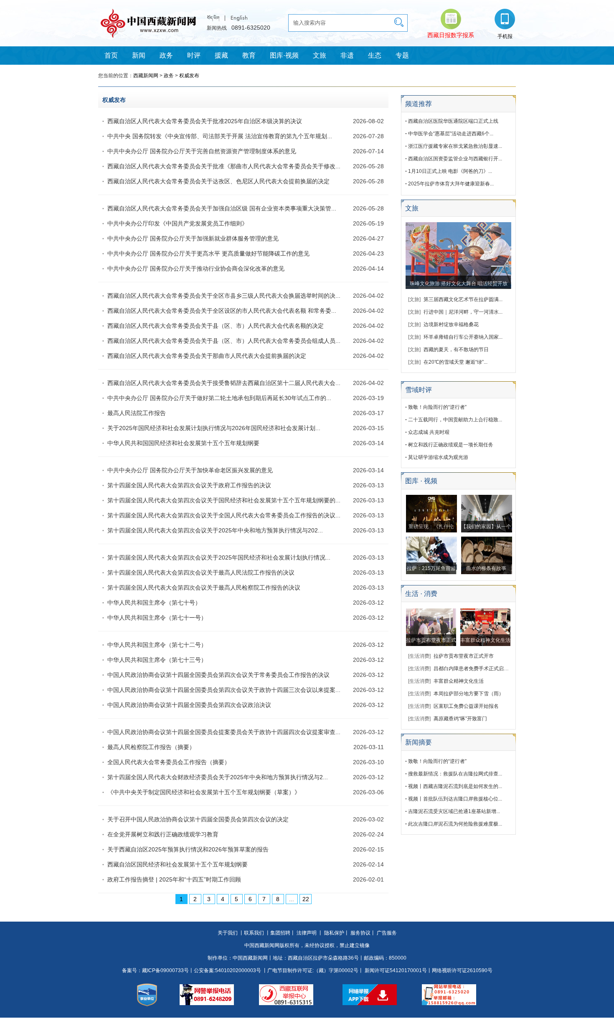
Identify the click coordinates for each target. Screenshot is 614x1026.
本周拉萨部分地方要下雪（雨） (469, 694)
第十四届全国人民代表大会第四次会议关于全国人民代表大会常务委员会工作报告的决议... (223, 515)
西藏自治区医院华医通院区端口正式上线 (453, 121)
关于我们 (228, 933)
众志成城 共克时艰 (428, 432)
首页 (111, 55)
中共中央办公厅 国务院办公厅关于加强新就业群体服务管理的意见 (193, 238)
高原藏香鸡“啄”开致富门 (460, 719)
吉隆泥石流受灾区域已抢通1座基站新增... (454, 811)
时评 (193, 55)
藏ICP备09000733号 (165, 970)
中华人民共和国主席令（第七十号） (154, 602)
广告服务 (387, 933)
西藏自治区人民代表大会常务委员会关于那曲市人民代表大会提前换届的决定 (206, 355)
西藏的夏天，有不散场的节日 (456, 349)
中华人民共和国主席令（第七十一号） (157, 617)
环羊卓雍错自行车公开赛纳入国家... (463, 337)
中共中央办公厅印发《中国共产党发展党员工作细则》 (177, 223)
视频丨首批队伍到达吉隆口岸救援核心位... (455, 799)
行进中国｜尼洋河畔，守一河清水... (463, 312)
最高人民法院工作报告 (136, 413)
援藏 (221, 55)
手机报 (505, 36)
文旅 (319, 55)
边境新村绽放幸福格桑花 (451, 324)
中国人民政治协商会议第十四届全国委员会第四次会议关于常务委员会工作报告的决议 (218, 674)
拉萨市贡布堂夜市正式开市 (464, 656)
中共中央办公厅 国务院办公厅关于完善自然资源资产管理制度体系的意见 (201, 151)
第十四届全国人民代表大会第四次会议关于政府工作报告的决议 (189, 485)
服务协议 (360, 933)
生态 (374, 55)
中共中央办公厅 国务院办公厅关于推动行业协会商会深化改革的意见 (195, 268)
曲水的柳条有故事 (486, 568)
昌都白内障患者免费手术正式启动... (473, 668)
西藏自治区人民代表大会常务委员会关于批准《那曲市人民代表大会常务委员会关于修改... (223, 166)
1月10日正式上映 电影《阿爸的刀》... (450, 171)
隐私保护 (334, 933)
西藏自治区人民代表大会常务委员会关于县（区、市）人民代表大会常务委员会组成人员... (223, 340)
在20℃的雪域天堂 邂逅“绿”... (455, 362)
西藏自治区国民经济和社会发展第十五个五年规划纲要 (177, 864)
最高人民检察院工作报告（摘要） (151, 747)
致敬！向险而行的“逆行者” (437, 407)
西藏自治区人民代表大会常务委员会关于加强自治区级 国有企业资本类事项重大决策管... (221, 208)
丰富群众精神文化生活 (485, 640)
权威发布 (189, 76)
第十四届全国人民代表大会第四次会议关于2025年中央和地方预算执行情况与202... (215, 530)
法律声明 (307, 933)
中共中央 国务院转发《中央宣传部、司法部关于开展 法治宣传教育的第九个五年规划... (219, 136)
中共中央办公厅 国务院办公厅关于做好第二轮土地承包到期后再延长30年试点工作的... (219, 398)
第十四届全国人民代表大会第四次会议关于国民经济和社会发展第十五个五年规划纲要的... (223, 500)
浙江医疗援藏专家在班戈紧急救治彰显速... (455, 146)
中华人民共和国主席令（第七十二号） (157, 644)
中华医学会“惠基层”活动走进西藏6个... (450, 134)
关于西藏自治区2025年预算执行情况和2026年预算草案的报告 (188, 849)
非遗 (347, 55)
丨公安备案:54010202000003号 (225, 970)
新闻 (138, 55)
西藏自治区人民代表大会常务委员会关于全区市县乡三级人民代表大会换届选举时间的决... (223, 295)
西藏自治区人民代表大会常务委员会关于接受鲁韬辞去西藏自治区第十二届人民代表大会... (223, 383)
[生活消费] (419, 656)
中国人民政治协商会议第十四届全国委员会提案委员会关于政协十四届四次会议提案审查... (223, 732)
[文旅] (414, 299)
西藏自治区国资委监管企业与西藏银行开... (455, 159)
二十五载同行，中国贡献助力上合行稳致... (455, 420)
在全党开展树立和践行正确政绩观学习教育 (162, 834)
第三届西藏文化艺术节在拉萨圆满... (463, 299)
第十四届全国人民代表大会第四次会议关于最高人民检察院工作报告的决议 (203, 587)
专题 (402, 55)
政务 (166, 55)
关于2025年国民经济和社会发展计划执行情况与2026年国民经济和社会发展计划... (213, 428)
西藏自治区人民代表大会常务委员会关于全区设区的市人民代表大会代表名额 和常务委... (221, 310)
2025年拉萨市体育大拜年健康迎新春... (451, 184)
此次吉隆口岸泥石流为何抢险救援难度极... (455, 824)
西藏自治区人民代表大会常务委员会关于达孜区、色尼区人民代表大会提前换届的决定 (218, 181)
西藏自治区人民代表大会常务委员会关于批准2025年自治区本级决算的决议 (204, 121)
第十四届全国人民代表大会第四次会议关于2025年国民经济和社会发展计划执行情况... (218, 557)
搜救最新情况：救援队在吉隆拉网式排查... (455, 774)
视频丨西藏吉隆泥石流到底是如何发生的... (455, 786)
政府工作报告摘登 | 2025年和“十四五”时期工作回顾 (174, 879)
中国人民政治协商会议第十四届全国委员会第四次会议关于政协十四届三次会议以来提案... (223, 690)
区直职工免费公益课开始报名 (466, 706)
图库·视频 (284, 55)
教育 (249, 55)
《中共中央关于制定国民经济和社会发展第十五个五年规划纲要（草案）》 (203, 792)
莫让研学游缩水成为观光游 (438, 457)
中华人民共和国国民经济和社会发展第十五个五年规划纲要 (183, 443)
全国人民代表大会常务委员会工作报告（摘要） (168, 762)
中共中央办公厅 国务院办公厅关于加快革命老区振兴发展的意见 (190, 470)
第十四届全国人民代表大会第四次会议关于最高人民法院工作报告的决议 (200, 572)
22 (305, 899)
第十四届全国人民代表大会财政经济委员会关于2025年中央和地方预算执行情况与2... (217, 777)
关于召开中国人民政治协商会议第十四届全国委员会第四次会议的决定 (198, 819)
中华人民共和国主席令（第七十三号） (157, 659)
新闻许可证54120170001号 (396, 970)
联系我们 (254, 933)
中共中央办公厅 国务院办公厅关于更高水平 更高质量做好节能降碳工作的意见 (208, 253)
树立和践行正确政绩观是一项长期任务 (450, 445)
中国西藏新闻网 (250, 958)
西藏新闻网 (145, 76)
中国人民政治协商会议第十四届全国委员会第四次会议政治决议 (189, 705)
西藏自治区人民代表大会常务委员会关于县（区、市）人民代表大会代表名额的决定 (215, 325)
